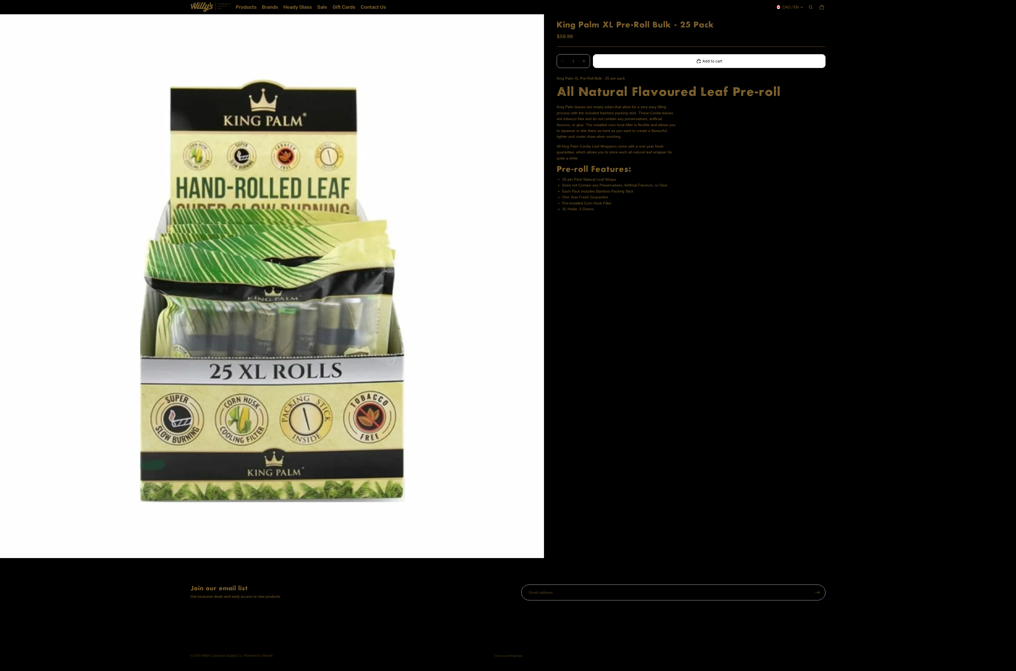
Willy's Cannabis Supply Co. (222, 656)
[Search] (811, 7)
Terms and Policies (508, 656)
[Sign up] (817, 592)
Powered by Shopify (258, 656)
